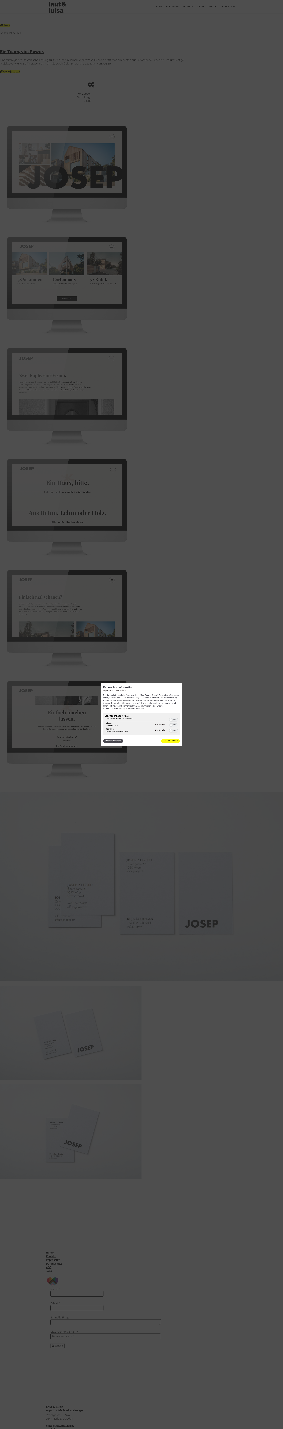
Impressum (108, 690)
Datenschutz (120, 690)
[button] (171, 719)
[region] (141, 724)
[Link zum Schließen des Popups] (179, 687)
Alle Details (160, 725)
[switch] (173, 719)
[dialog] (141, 714)
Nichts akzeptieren (113, 741)
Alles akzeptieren (170, 741)
